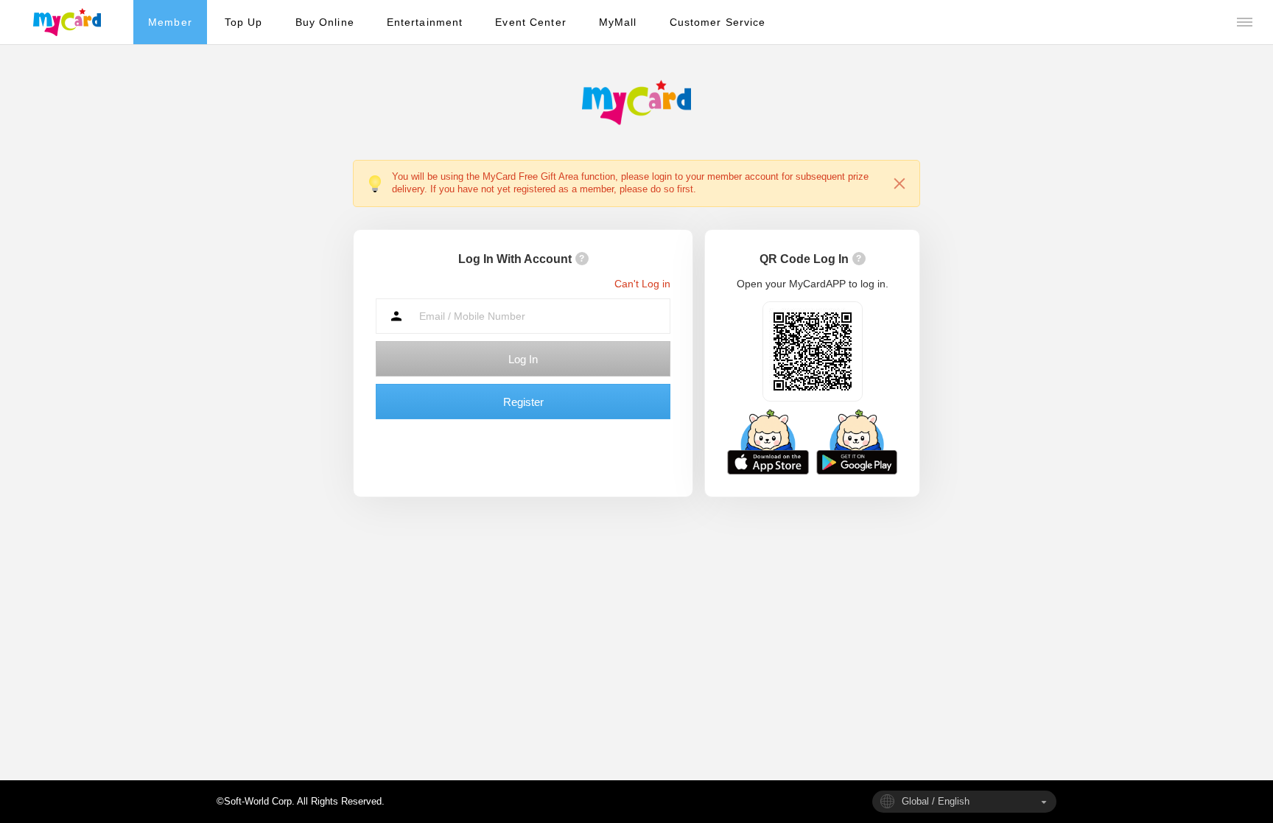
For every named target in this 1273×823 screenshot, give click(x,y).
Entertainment (425, 22)
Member (170, 22)
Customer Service (718, 22)
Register (523, 402)
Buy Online (324, 22)
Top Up (244, 22)
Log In (523, 359)
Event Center (530, 22)
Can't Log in (642, 284)
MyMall (618, 22)
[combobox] (964, 802)
